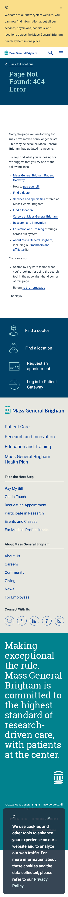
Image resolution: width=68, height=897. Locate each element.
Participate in (24, 513)
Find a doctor (22, 192)
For (17, 597)
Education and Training (28, 229)
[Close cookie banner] (49, 818)
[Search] (51, 53)
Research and (30, 436)
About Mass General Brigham (32, 240)
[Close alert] (61, 7)
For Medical (26, 529)
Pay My (14, 488)
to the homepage (33, 287)
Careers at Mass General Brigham (35, 216)
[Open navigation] (60, 52)
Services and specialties (29, 199)
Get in (15, 496)
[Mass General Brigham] (21, 52)
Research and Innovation (29, 222)
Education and (28, 446)
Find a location (23, 210)
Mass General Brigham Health (27, 459)
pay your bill (31, 186)
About (12, 556)
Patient (17, 426)
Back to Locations (21, 64)
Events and (21, 521)
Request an (25, 505)
